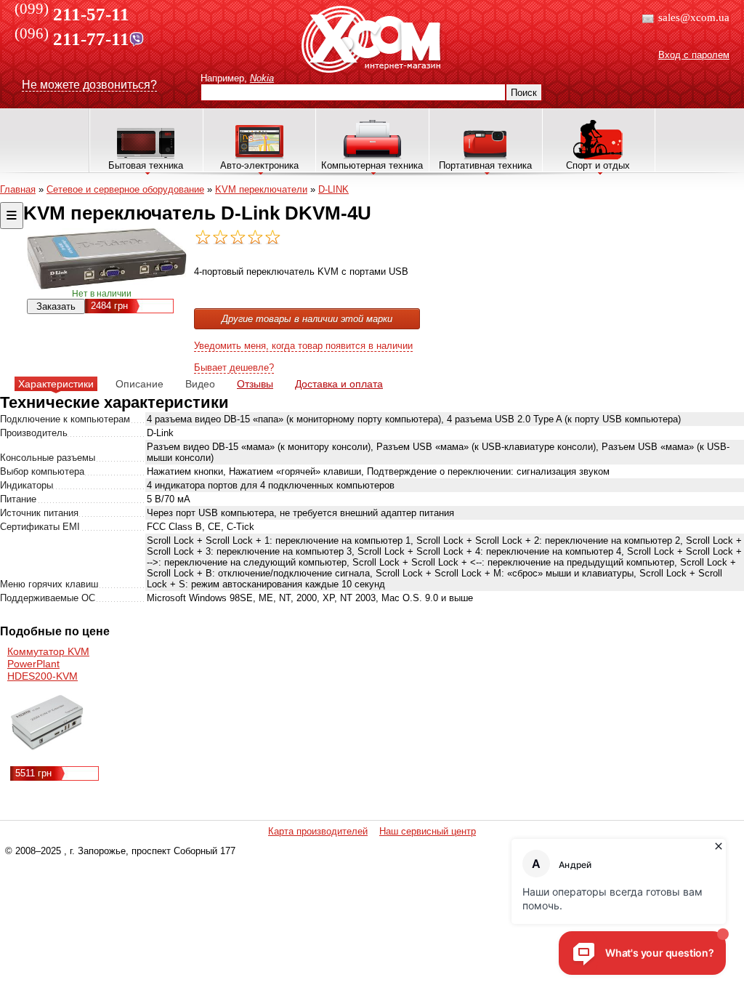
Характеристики (56, 384)
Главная (18, 189)
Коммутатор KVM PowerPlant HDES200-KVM (48, 664)
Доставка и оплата (339, 384)
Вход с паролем (693, 54)
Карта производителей (318, 831)
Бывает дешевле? (234, 367)
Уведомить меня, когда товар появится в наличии (303, 345)
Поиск (524, 92)
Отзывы (255, 384)
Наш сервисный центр (427, 831)
